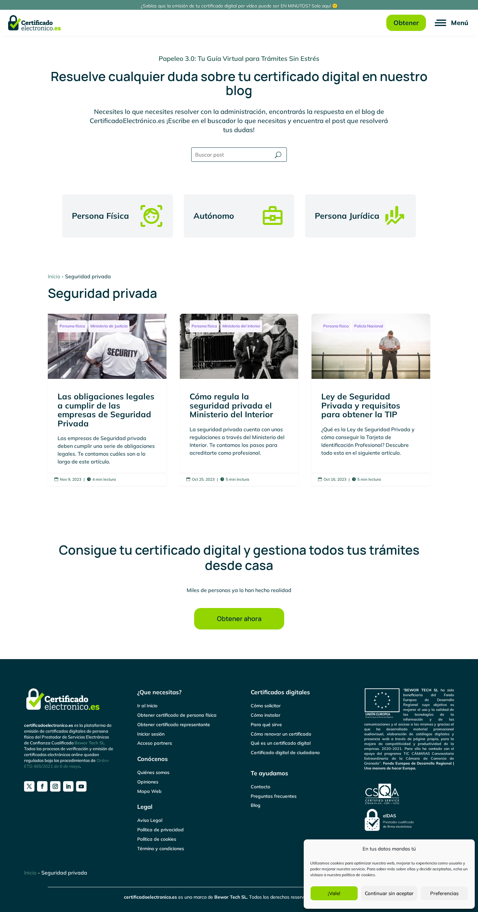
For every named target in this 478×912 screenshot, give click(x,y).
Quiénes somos (153, 772)
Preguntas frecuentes (274, 796)
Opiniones (147, 782)
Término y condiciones (160, 848)
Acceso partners (154, 743)
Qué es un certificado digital (281, 743)
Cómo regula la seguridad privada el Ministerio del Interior (239, 400)
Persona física (72, 326)
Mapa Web (149, 791)
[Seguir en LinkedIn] (68, 786)
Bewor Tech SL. (89, 742)
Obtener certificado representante (173, 724)
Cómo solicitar (266, 706)
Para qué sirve (266, 724)
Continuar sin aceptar (389, 893)
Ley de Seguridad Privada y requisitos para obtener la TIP (371, 400)
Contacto (260, 787)
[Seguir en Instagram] (55, 786)
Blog (255, 805)
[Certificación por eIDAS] (389, 829)
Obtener (406, 23)
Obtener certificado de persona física (177, 715)
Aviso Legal (149, 820)
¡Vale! (334, 893)
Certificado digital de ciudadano (285, 752)
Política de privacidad (160, 830)
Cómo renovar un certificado (281, 734)
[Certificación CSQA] (382, 803)
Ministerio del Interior (241, 326)
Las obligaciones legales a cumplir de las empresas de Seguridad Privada (107, 400)
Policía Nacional (368, 326)
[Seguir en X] (29, 786)
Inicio (54, 276)
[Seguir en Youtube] (81, 786)
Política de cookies (156, 839)
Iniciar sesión (151, 734)
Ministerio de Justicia (108, 326)
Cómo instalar (265, 715)
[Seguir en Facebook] (42, 786)
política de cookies (358, 874)
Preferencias (444, 893)
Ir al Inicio (147, 706)
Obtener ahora (239, 618)
